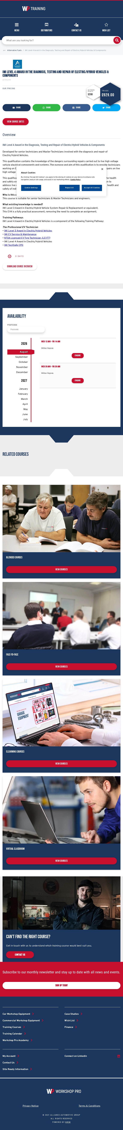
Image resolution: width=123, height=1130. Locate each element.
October (23, 362)
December (22, 372)
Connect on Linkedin (75, 1056)
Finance (68, 1027)
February (23, 394)
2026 (24, 344)
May (25, 409)
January (23, 388)
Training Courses (12, 1027)
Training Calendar (12, 1033)
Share (18, 107)
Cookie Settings (31, 188)
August (24, 352)
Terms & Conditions (89, 1106)
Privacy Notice (31, 1106)
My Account (9, 1056)
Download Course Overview (19, 266)
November (22, 367)
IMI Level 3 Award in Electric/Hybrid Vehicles (28, 230)
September (21, 357)
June (25, 414)
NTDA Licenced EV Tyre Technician (27, 238)
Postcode (12, 325)
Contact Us (76, 30)
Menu (16, 30)
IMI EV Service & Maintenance (20, 234)
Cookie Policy (75, 180)
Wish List (106, 30)
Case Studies (71, 1014)
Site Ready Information (15, 1069)
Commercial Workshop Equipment (21, 1020)
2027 (24, 381)
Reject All (69, 188)
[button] (4, 50)
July (25, 419)
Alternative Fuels (14, 50)
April (25, 404)
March (24, 399)
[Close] (102, 169)
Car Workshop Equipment (16, 1014)
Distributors (46, 30)
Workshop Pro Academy (15, 1040)
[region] (61, 180)
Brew (68, 1122)
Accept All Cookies (92, 188)
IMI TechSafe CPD (13, 245)
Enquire (78, 355)
